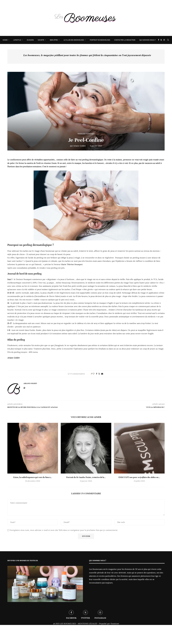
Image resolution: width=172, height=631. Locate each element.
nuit (32, 293)
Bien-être (54, 40)
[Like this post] (93, 374)
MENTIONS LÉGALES (87, 623)
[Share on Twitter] (99, 374)
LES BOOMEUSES (68, 623)
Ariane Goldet (79, 146)
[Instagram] (164, 40)
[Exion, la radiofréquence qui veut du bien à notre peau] (32, 448)
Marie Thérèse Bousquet (72, 264)
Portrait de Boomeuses (100, 40)
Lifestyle (17, 40)
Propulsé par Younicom (109, 623)
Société (41, 40)
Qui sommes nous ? (147, 40)
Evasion (30, 40)
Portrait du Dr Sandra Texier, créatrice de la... (86, 477)
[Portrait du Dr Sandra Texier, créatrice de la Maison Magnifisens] (86, 448)
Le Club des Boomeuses (74, 40)
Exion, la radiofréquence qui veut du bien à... (32, 477)
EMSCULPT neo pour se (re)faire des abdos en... (139, 477)
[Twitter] (161, 40)
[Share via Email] (102, 374)
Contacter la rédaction (124, 40)
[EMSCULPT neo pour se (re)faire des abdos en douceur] (139, 448)
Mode (5, 40)
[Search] (168, 40)
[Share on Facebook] (96, 374)
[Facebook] (158, 40)
